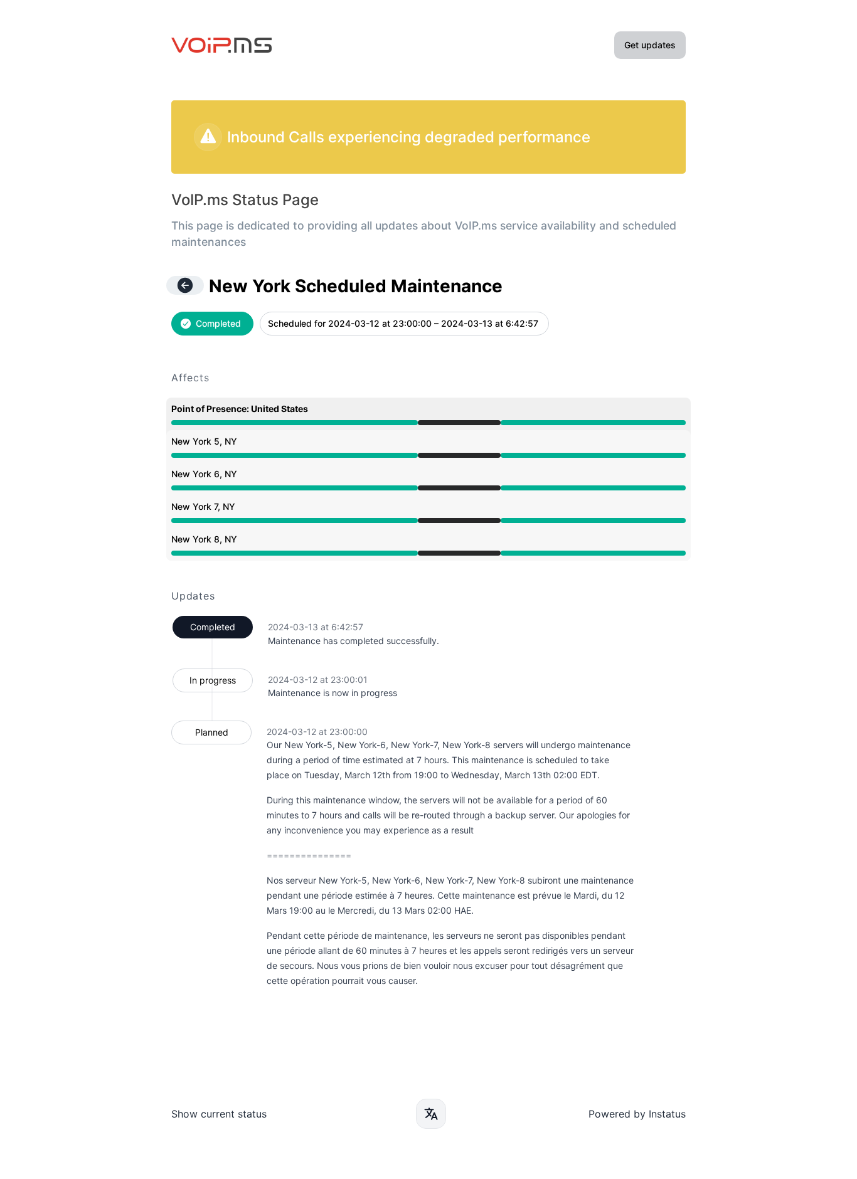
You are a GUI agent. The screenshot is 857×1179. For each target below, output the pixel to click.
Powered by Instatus (637, 1114)
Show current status (219, 1114)
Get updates (650, 45)
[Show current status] (185, 285)
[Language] (431, 1114)
